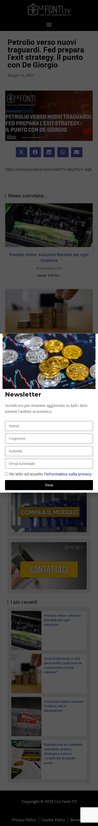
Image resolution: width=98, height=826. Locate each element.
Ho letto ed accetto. (50, 474)
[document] (49, 413)
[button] (90, 341)
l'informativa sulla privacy (67, 474)
